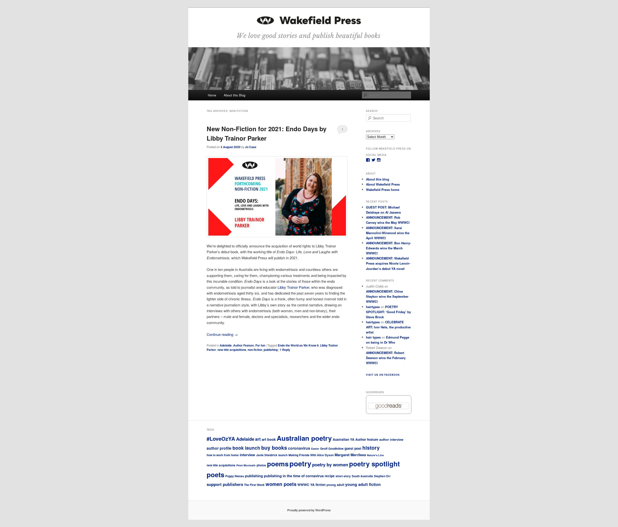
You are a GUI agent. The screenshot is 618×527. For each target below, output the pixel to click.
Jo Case (250, 147)
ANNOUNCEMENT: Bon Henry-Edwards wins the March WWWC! (388, 248)
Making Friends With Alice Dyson (311, 455)
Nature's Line (375, 455)
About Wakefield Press (383, 184)
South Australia (362, 476)
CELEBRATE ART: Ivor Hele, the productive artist (388, 327)
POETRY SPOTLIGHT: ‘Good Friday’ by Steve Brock (388, 311)
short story (343, 476)
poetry (300, 463)
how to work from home (223, 455)
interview (247, 454)
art (258, 439)
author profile (219, 448)
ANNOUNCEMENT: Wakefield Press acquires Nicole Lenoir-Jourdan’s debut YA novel (388, 263)
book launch (246, 447)
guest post (352, 448)
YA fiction (317, 484)
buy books (274, 447)
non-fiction (255, 349)
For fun (260, 345)
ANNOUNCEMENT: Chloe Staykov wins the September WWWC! (387, 296)
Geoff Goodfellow (332, 449)
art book (269, 439)
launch (283, 455)
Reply (285, 349)
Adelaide (226, 345)
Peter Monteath (246, 465)
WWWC (303, 484)
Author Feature (243, 345)
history (371, 447)
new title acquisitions (232, 349)
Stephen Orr (382, 476)
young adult (335, 484)
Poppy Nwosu (234, 476)
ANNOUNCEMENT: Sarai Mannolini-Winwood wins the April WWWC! (387, 232)
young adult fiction (363, 484)
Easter (315, 448)
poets (215, 474)
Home (212, 95)
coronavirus (299, 448)
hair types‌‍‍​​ (373, 337)
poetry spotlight (374, 463)
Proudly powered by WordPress (309, 510)
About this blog (377, 179)
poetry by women (330, 464)
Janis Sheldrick (266, 455)
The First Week (254, 485)
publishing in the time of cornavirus (294, 475)
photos (261, 465)
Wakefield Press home (382, 189)
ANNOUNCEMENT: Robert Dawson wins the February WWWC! (386, 357)
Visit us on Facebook (383, 374)
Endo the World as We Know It (298, 345)
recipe (330, 475)
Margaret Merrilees (350, 454)
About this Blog (234, 95)
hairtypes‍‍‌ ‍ (373, 306)
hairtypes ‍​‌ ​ (373, 322)
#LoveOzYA (221, 438)
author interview (391, 439)
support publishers (225, 484)
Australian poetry (304, 438)
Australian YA (343, 439)
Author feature (366, 439)
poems (277, 464)
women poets (281, 483)
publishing (271, 349)
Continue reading (222, 334)
